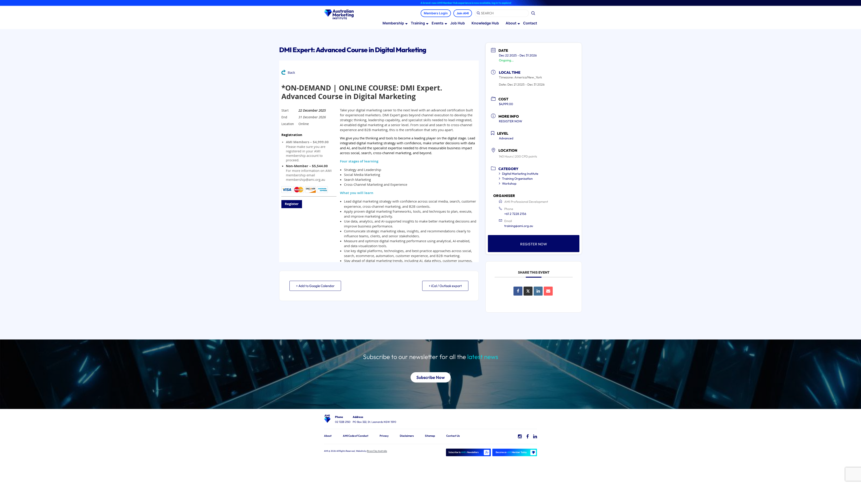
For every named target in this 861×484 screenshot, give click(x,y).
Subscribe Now (430, 377)
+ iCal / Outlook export (445, 286)
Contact (530, 23)
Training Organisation (517, 179)
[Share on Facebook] (517, 291)
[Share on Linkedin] (538, 291)
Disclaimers (407, 435)
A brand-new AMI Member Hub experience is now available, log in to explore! (439, 2)
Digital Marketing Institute (520, 174)
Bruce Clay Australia (377, 450)
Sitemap (430, 435)
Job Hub (457, 23)
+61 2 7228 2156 (515, 214)
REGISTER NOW (510, 121)
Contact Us (453, 435)
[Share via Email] (548, 291)
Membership (393, 23)
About (511, 23)
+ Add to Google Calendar (315, 286)
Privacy (384, 435)
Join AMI (463, 13)
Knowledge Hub (485, 23)
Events (438, 23)
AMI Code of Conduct (355, 435)
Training (418, 23)
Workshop (509, 184)
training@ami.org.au (518, 226)
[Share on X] (528, 291)
